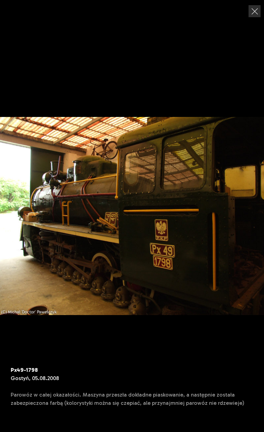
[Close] (255, 11)
